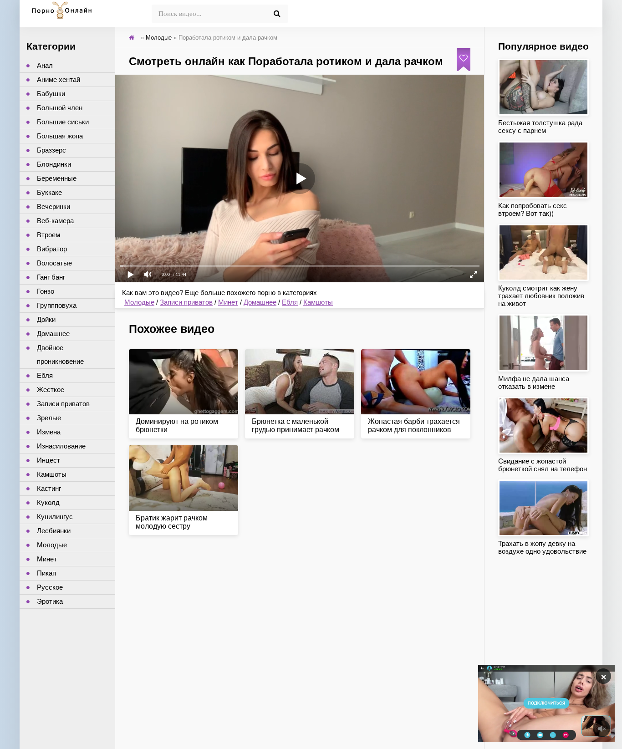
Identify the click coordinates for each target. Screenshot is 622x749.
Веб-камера (55, 220)
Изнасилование (61, 446)
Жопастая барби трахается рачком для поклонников (414, 425)
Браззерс (51, 150)
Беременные (56, 178)
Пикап (46, 573)
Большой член (59, 108)
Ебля (290, 302)
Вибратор (52, 249)
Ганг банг (51, 277)
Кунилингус (55, 516)
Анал (45, 65)
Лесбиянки (54, 531)
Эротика (50, 601)
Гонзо (45, 291)
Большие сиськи (63, 122)
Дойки (46, 319)
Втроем (48, 235)
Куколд (48, 502)
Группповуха (56, 305)
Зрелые (49, 418)
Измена (49, 432)
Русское (50, 587)
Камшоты (318, 302)
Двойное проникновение (60, 354)
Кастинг (49, 488)
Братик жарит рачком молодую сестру (172, 522)
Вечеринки (53, 206)
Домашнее (260, 302)
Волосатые (54, 263)
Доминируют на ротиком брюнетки (177, 425)
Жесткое (50, 389)
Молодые (139, 302)
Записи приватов (186, 302)
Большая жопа (60, 136)
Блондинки (54, 164)
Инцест (48, 460)
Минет (228, 302)
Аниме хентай (58, 79)
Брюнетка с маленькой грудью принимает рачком (295, 425)
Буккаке (49, 192)
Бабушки (51, 93)
